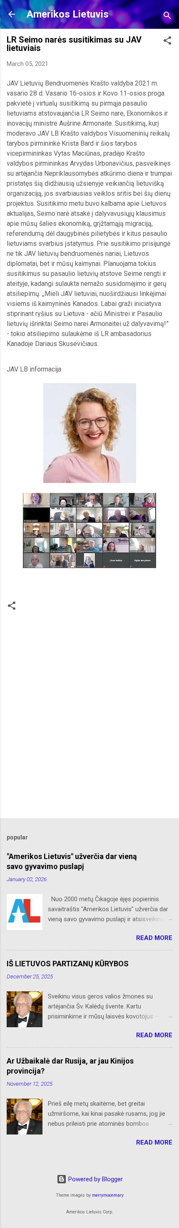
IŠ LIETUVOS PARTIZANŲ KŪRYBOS (68, 963)
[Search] (167, 17)
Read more (154, 938)
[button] (167, 41)
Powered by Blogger (95, 1179)
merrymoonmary (108, 1195)
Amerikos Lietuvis (68, 14)
